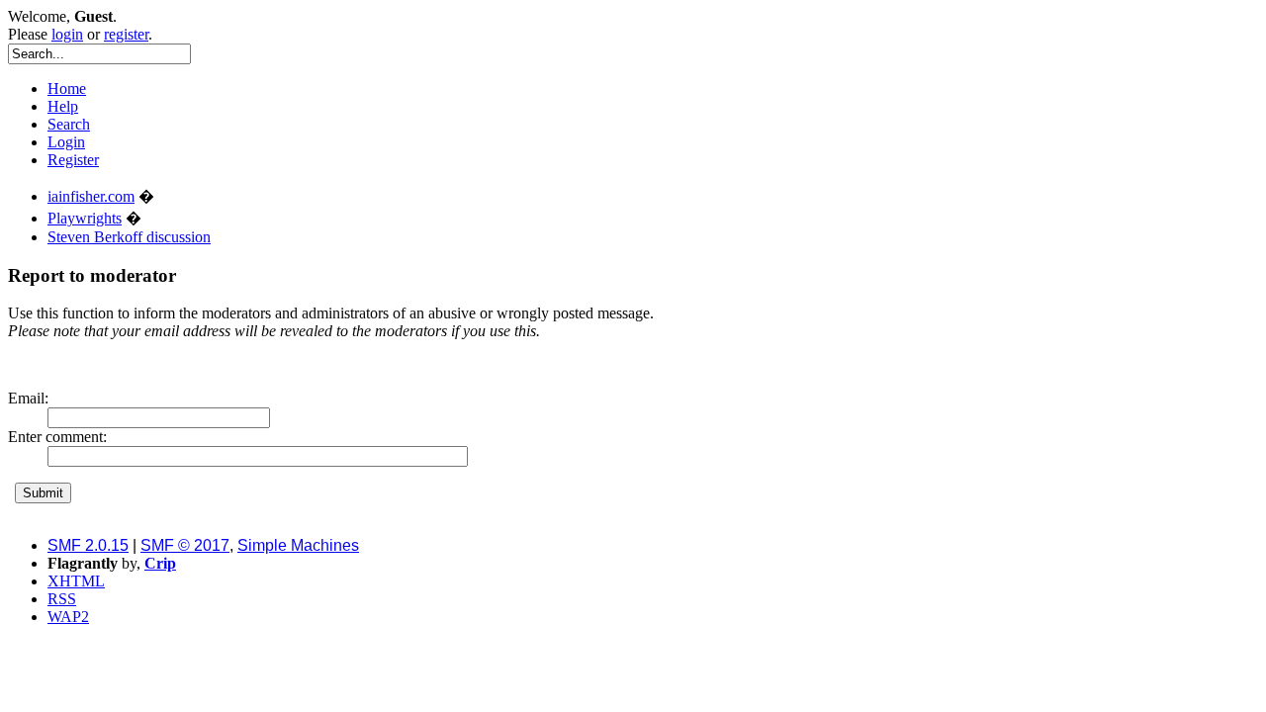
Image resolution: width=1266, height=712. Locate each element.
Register (73, 159)
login (67, 34)
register (126, 34)
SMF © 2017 (184, 545)
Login (66, 142)
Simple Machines (298, 545)
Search (68, 124)
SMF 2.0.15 (88, 545)
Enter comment (55, 436)
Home (66, 88)
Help (62, 106)
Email (26, 398)
